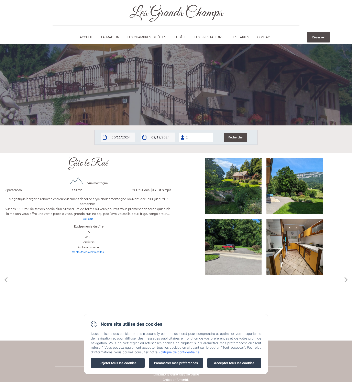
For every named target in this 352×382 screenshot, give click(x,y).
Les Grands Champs (176, 13)
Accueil (86, 37)
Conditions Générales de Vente (176, 374)
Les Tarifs (240, 37)
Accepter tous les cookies (234, 363)
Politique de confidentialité (178, 352)
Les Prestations (208, 37)
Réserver (318, 37)
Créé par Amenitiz (176, 379)
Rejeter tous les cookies (117, 363)
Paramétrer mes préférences (176, 363)
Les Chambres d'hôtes (146, 37)
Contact (264, 37)
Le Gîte (180, 37)
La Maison (110, 37)
